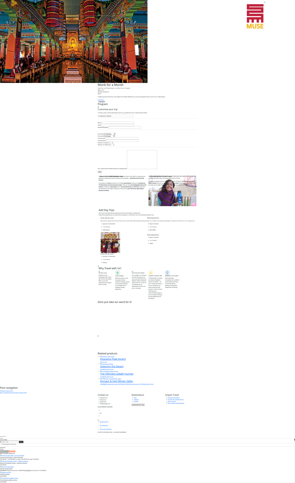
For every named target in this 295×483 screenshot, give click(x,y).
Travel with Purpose (58, 27)
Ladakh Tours (59, 23)
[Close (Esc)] (0, 436)
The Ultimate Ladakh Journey (8, 480)
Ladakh (136, 401)
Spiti (135, 398)
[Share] (2, 436)
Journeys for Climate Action (176, 399)
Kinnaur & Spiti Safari (6, 468)
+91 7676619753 (111, 402)
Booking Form (104, 422)
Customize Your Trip (138, 405)
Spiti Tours (58, 20)
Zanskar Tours (59, 22)
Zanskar (136, 399)
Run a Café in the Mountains (176, 403)
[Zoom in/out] (5, 436)
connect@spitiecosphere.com (116, 398)
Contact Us (56, 5)
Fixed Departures (58, 1)
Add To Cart (103, 362)
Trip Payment (104, 425)
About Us (55, 3)
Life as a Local (172, 401)
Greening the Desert (174, 398)
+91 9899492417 (111, 400)
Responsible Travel (58, 18)
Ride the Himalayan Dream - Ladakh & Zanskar (13, 463)
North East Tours (60, 25)
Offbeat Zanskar (5, 474)
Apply (21, 442)
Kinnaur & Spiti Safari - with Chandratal (11, 457)
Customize (101, 100)
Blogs (54, 7)
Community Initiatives (59, 29)
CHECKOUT (12, 451)
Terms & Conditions (106, 429)
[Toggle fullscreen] (3, 436)
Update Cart (4, 451)
